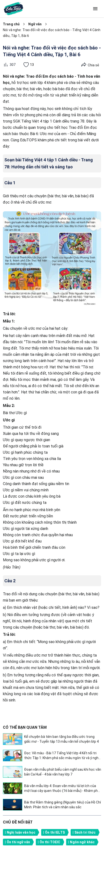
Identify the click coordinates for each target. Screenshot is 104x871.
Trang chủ (11, 24)
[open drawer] (95, 9)
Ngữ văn (35, 24)
